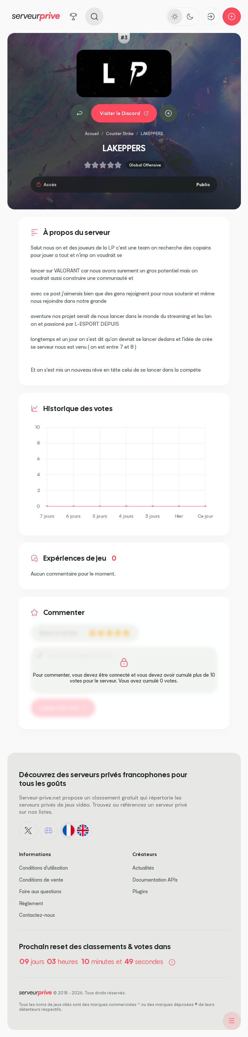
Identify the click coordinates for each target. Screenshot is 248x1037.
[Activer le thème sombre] (190, 16)
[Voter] (169, 113)
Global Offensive (145, 164)
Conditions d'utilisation (43, 868)
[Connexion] (211, 16)
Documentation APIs (155, 880)
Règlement (31, 903)
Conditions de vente (41, 880)
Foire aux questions (40, 891)
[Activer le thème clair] (174, 16)
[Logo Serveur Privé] (36, 16)
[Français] (68, 830)
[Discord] (48, 830)
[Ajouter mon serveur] (231, 16)
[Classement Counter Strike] (80, 113)
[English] (83, 830)
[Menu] (232, 1021)
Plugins (140, 891)
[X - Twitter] (28, 830)
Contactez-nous (37, 915)
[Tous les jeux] (73, 16)
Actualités (143, 868)
